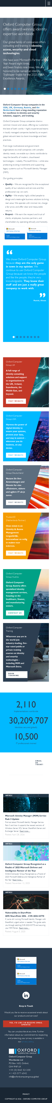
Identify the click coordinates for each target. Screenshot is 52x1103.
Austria (27, 108)
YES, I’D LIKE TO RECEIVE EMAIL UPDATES (26, 1024)
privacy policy (27, 1042)
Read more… (25, 831)
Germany (18, 108)
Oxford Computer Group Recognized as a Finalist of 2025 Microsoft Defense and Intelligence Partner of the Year (25, 867)
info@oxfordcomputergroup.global (24, 1077)
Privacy (26, 1094)
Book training (13, 674)
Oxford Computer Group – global (26, 12)
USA (5, 108)
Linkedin (26, 995)
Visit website (16, 401)
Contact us (15, 613)
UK (10, 108)
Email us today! (39, 763)
